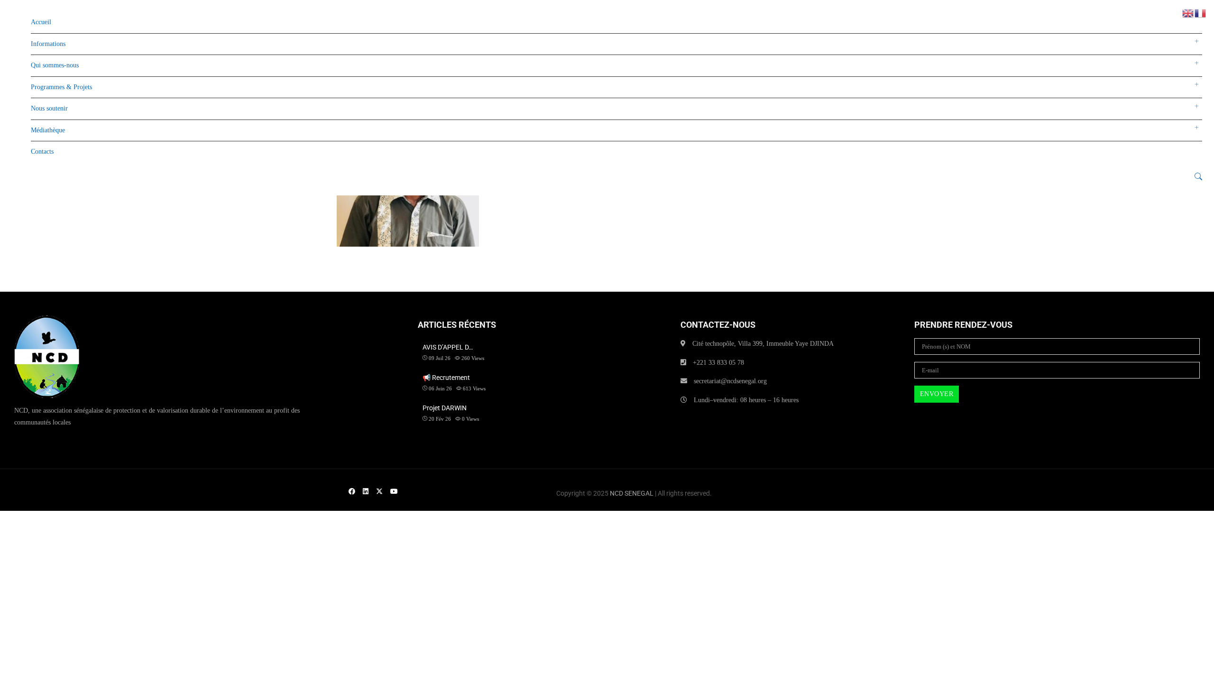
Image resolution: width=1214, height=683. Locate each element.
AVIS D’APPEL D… (448, 347)
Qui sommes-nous (55, 65)
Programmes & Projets (61, 87)
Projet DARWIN (445, 408)
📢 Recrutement (446, 377)
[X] (379, 491)
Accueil (41, 22)
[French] (1201, 12)
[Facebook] (352, 491)
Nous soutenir (49, 108)
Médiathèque (48, 130)
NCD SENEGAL (631, 493)
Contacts (42, 151)
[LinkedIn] (365, 491)
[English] (1188, 12)
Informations (48, 43)
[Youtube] (394, 491)
